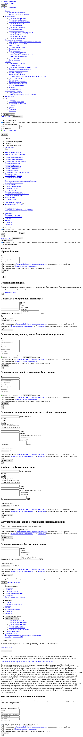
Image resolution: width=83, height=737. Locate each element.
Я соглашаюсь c (20, 266)
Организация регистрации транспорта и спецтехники (27, 76)
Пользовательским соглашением (25, 266)
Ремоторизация (14, 58)
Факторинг (13, 87)
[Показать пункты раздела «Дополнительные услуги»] (23, 203)
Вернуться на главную (8, 292)
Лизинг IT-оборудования (17, 36)
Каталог (7, 11)
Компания (12, 100)
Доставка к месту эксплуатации (20, 69)
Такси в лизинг (14, 45)
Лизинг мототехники (16, 31)
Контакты (12, 111)
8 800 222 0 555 (6, 116)
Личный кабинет (8, 3)
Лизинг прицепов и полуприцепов (21, 33)
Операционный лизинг (17, 47)
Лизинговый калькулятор (13, 593)
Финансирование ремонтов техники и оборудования (23, 635)
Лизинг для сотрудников (17, 53)
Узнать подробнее (14, 582)
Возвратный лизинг (16, 49)
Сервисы (8, 62)
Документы (9, 588)
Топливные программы (17, 73)
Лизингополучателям (16, 102)
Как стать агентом (15, 89)
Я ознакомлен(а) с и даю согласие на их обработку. (36, 264)
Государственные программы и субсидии (23, 94)
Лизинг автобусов (15, 34)
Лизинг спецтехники (16, 25)
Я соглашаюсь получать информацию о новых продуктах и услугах (26, 268)
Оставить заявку (9, 114)
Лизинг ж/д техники (16, 29)
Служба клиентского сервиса (15, 597)
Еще (6, 98)
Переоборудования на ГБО (18, 56)
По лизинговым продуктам (70, 122)
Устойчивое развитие (12, 609)
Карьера (11, 107)
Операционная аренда (12, 631)
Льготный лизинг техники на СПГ (21, 54)
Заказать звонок (17, 116)
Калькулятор (9, 96)
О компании (9, 602)
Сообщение (5, 444)
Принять (4, 582)
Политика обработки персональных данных (16, 661)
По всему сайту (8, 122)
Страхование (13, 80)
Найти (22, 233)
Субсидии (8, 590)
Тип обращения (25, 416)
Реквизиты (12, 109)
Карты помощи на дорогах (18, 74)
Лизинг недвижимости (17, 38)
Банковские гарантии (16, 85)
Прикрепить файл (16, 357)
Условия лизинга (10, 16)
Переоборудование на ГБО (14, 637)
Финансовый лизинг (12, 618)
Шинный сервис (14, 65)
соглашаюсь (42, 326)
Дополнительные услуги (17, 63)
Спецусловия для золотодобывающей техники (25, 42)
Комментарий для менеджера (11, 313)
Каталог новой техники (17, 13)
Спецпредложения (15, 93)
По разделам (21, 122)
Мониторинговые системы (18, 71)
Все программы (14, 60)
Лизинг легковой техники (18, 18)
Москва (4, 5)
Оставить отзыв (6, 651)
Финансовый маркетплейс (18, 82)
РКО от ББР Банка (15, 78)
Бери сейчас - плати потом (18, 43)
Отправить (5, 270)
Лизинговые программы (13, 40)
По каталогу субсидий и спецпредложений (43, 122)
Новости (12, 105)
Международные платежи (18, 83)
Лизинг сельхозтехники (17, 27)
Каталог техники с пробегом (19, 14)
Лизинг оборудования (16, 23)
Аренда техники (14, 51)
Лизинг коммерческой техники (19, 22)
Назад (5, 134)
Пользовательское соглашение (42, 661)
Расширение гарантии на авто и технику (23, 67)
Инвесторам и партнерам (17, 103)
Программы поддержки (13, 91)
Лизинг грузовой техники (18, 20)
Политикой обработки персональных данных (31, 264)
